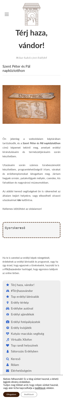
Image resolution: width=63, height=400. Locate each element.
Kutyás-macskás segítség (27, 333)
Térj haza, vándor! (22, 285)
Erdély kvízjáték (21, 328)
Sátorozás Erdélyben (24, 351)
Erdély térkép (20, 302)
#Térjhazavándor (12, 269)
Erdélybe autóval (22, 308)
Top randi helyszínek (24, 345)
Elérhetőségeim (21, 370)
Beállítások (29, 394)
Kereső (15, 359)
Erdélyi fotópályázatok (25, 322)
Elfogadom (11, 394)
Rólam (15, 365)
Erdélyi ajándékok (22, 314)
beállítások (40, 388)
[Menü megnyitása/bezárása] (6, 14)
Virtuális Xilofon (21, 339)
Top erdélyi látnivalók (25, 296)
